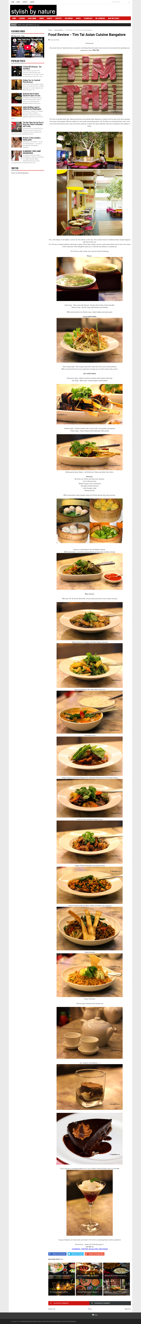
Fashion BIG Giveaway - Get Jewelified (32, 67)
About (18, 2)
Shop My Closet (113, 18)
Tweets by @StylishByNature (20, 173)
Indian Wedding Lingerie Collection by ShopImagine (32, 108)
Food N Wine (32, 18)
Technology (88, 18)
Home (12, 2)
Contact (25, 2)
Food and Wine (54, 40)
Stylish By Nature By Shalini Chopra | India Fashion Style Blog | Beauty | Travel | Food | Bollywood (48, 1321)
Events (78, 18)
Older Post (128, 1309)
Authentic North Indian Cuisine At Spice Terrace (31, 94)
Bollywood (69, 18)
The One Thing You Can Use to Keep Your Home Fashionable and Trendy (33, 124)
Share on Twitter (77, 1254)
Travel (41, 18)
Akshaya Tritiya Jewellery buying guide (30, 25)
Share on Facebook (59, 1254)
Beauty (49, 18)
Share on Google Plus (96, 1254)
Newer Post (51, 1309)
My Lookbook (100, 18)
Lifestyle (58, 18)
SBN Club (15, 21)
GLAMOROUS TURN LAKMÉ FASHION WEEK (32, 152)
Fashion (22, 18)
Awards (32, 2)
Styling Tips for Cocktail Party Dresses (31, 81)
